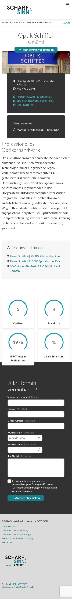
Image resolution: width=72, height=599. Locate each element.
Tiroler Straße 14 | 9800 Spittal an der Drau (35, 261)
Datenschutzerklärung (16, 530)
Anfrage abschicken (27, 497)
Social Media (20, 587)
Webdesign (7, 587)
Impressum (10, 526)
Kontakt (8, 542)
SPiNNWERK (19, 584)
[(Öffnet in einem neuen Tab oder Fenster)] (16, 561)
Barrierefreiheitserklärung (18, 538)
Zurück (66, 22)
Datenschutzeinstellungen (18, 534)
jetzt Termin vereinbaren (38, 49)
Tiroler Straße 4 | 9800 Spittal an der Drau (35, 256)
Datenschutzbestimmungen (26, 487)
